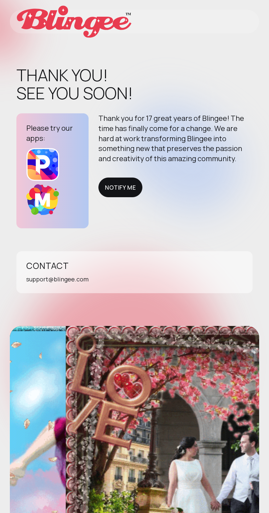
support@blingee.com (57, 279)
